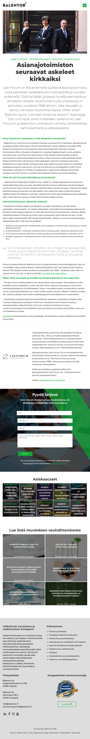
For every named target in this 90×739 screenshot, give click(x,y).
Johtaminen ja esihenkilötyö (61, 638)
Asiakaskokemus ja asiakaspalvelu (64, 656)
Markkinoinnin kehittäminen (61, 649)
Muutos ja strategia (57, 631)
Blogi (46, 733)
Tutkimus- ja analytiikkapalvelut (63, 659)
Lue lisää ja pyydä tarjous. (54, 273)
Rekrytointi (54, 733)
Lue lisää (7, 316)
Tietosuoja (75, 733)
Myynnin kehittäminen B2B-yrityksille (65, 645)
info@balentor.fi (59, 463)
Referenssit (38, 733)
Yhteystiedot (65, 733)
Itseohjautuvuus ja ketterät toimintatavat (67, 642)
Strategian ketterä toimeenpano (63, 635)
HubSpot (53, 652)
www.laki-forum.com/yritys (52, 380)
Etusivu (13, 733)
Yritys (30, 733)
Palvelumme (22, 733)
